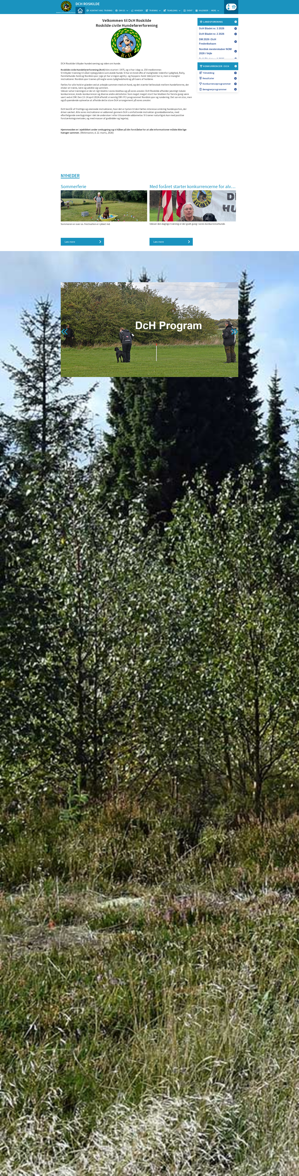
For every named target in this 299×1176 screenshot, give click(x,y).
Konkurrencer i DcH (216, 66)
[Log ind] (233, 7)
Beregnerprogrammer (214, 89)
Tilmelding (208, 72)
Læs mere (70, 241)
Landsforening (213, 21)
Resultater (208, 78)
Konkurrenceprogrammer (216, 83)
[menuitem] (80, 10)
